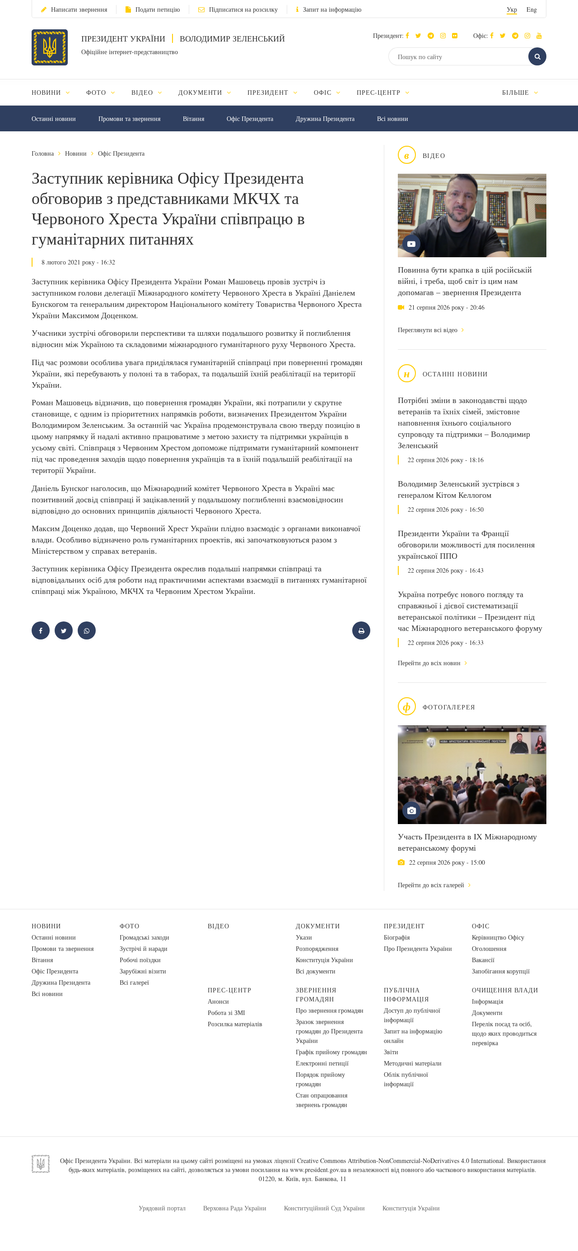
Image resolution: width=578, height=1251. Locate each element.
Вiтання (193, 118)
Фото (130, 926)
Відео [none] (143, 92)
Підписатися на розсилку (243, 9)
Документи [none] (201, 92)
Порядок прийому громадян (320, 1079)
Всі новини (392, 118)
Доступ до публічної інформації (412, 1015)
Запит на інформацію (332, 9)
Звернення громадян (316, 994)
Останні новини (54, 118)
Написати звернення (79, 9)
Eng (532, 9)
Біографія (397, 937)
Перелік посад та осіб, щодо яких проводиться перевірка (504, 1033)
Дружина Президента (325, 118)
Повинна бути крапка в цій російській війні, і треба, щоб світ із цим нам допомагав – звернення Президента (465, 280)
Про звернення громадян (330, 1010)
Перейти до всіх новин (430, 662)
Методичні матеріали (413, 1063)
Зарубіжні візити (143, 971)
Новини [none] (47, 92)
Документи (318, 926)
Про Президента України (418, 948)
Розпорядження (317, 948)
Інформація (487, 1001)
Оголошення (489, 948)
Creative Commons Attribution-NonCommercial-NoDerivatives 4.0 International (400, 1160)
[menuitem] (55, 92)
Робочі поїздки (140, 959)
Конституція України (324, 959)
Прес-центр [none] (380, 92)
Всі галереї (134, 982)
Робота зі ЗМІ (226, 1012)
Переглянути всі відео (428, 329)
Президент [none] (269, 92)
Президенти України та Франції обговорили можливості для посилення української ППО (466, 544)
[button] (420, 35)
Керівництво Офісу (498, 937)
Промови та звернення (129, 118)
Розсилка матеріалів (235, 1023)
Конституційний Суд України (324, 1208)
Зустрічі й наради (144, 948)
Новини (76, 153)
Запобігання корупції (501, 971)
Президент (404, 926)
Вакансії (483, 959)
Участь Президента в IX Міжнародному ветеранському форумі (467, 842)
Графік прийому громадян (331, 1051)
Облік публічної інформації (406, 1079)
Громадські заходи (144, 937)
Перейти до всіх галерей (432, 884)
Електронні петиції (322, 1063)
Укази (304, 937)
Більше (516, 92)
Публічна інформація (406, 994)
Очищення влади (505, 990)
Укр (512, 9)
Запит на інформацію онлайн (413, 1036)
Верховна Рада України (234, 1208)
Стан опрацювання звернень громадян (321, 1100)
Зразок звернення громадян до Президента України (329, 1031)
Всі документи (316, 971)
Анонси (218, 1001)
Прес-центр (230, 990)
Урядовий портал (162, 1208)
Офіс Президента (250, 118)
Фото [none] (97, 92)
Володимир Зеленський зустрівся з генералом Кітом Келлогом (458, 489)
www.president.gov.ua (318, 1169)
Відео (218, 926)
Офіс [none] (324, 92)
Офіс (480, 926)
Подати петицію (157, 9)
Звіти (391, 1051)
